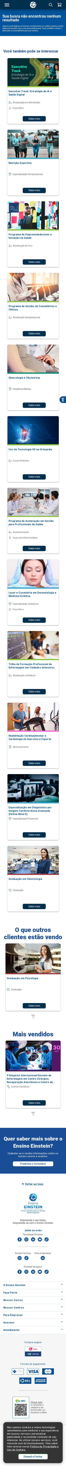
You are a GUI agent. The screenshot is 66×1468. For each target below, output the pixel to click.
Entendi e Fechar (33, 1456)
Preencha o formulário (33, 1163)
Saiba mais (34, 118)
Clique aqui (37, 1402)
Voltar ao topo (34, 1184)
